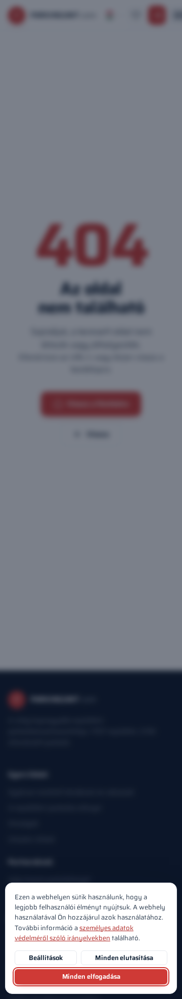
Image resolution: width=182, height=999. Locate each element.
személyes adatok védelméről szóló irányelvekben (74, 933)
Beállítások (45, 957)
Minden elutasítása (124, 957)
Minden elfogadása (91, 976)
